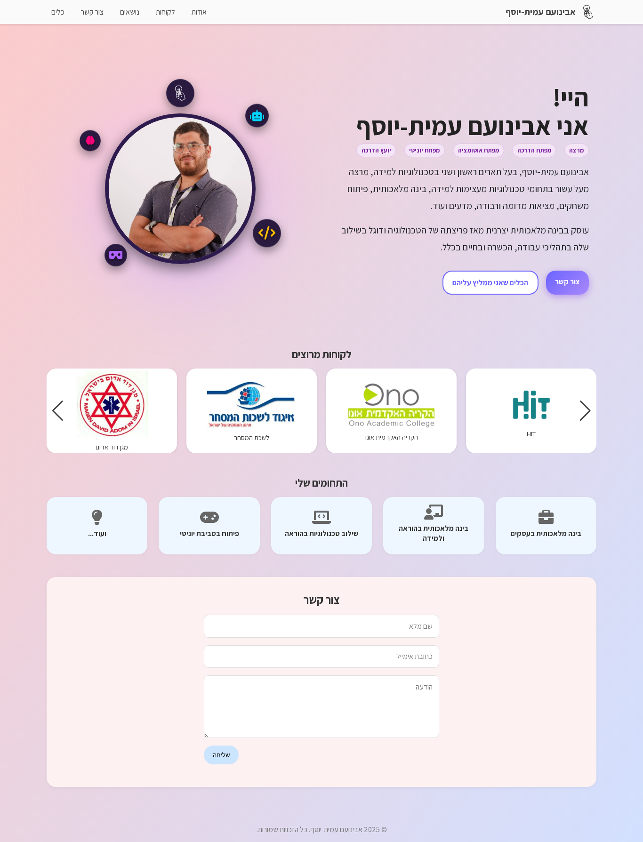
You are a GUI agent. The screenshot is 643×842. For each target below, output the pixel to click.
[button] (585, 411)
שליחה (221, 755)
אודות (199, 12)
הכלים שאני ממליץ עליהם (490, 283)
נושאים (129, 12)
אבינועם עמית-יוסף (541, 12)
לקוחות (165, 12)
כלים (57, 12)
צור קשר (92, 12)
